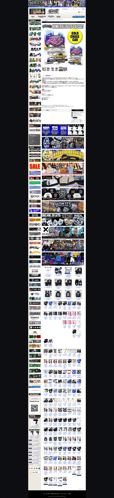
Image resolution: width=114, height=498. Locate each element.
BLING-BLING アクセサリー (33, 78)
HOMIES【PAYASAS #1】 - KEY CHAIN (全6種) (74, 413)
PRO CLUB (31, 272)
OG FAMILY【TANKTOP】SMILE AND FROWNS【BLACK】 (46, 404)
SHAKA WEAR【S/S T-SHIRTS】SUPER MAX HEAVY (35, 427)
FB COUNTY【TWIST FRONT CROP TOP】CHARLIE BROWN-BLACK (65, 366)
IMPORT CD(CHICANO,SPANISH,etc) (33, 100)
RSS (33, 472)
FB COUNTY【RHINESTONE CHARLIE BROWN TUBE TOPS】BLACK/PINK (46, 473)
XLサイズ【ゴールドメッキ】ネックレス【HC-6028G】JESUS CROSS (55, 404)
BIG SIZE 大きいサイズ (33, 162)
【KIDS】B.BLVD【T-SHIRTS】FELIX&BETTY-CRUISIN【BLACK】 (55, 443)
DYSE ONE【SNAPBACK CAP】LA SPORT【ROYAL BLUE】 (69, 308)
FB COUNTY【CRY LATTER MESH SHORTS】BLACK (55, 318)
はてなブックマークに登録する (78, 121)
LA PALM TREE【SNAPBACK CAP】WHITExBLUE (50, 385)
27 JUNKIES (31, 324)
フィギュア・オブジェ (59, 19)
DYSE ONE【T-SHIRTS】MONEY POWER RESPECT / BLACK (64, 308)
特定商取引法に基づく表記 (55, 493)
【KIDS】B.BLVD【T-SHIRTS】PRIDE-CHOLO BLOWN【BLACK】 (60, 443)
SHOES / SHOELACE (32, 57)
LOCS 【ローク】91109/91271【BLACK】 (55, 385)
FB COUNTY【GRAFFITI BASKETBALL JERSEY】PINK (74, 317)
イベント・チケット (32, 132)
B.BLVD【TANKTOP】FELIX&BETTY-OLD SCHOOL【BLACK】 (58, 298)
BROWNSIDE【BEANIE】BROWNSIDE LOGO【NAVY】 (58, 275)
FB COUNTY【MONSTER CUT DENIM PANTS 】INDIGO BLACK (79, 355)
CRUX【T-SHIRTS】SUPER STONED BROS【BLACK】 (50, 394)
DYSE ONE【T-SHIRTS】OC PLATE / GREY (55, 307)
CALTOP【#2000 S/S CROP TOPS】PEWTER (79, 442)
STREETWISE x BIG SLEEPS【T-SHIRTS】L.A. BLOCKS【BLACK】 (65, 424)
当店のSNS (31, 143)
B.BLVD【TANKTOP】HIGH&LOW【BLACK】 (50, 442)
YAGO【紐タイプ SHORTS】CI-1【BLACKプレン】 (46, 423)
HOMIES (30, 235)
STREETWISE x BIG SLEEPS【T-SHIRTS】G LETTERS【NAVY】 (74, 424)
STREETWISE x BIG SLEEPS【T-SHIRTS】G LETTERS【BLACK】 (55, 424)
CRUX (30, 198)
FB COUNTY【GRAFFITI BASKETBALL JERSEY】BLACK (46, 318)
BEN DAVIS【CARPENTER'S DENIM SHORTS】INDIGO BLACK (50, 355)
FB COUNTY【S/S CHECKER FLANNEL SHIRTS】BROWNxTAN (46, 365)
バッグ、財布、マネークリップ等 (34, 72)
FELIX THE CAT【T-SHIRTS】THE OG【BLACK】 (48, 286)
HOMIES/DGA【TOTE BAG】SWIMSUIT (69, 395)
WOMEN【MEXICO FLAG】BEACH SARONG (65, 472)
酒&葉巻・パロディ (32, 373)
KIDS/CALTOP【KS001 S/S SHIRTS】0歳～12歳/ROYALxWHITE (46, 453)
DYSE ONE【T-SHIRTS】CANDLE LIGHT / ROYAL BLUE (65, 453)
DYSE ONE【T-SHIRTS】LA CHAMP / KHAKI (74, 365)
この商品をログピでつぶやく (77, 119)
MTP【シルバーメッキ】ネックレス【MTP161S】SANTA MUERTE (60, 404)
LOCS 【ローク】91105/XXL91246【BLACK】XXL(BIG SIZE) (50, 483)
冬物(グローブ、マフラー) (33, 67)
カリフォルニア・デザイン (33, 334)
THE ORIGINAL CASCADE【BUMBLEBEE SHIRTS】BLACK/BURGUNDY (74, 462)
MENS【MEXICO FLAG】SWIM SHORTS (69, 472)
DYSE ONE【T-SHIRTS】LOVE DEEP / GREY (55, 452)
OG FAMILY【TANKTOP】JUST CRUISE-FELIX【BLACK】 (50, 404)
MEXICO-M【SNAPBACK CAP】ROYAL (74, 376)
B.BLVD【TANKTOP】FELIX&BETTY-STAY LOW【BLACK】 (46, 442)
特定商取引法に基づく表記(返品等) (78, 112)
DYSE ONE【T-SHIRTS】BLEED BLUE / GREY (46, 375)
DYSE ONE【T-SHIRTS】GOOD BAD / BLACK (69, 452)
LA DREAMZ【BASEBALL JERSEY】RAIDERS (60, 394)
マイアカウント (82, 12)
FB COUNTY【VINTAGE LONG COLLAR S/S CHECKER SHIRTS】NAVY (50, 414)
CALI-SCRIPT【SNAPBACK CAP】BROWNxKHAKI (46, 385)
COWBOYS (31, 194)
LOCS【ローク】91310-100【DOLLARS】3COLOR (55, 354)
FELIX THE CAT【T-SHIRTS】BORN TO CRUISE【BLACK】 (78, 275)
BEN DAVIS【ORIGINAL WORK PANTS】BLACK (60, 385)
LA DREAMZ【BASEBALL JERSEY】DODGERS (55, 394)
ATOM (36, 472)
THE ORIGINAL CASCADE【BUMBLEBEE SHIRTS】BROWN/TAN (60, 462)
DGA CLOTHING (32, 203)
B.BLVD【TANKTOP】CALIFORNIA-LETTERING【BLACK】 (78, 298)
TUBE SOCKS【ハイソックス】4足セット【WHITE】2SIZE (34, 456)
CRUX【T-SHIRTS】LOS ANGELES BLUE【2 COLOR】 (79, 385)
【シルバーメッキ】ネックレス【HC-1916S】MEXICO (65, 404)
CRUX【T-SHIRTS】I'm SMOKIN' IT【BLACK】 (46, 482)
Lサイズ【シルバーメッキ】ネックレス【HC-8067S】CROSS (55, 483)
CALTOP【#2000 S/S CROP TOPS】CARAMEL (70, 442)
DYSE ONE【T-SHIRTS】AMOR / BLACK (60, 307)
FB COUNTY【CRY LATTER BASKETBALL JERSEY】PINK (69, 317)
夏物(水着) (31, 62)
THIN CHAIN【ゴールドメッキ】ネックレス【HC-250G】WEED (74, 404)
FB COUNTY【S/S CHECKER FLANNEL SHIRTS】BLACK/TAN (50, 424)
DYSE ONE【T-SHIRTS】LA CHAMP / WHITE (74, 472)
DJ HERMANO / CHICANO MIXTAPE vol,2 (79, 404)
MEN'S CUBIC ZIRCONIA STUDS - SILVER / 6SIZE (74, 354)
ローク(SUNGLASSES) (33, 46)
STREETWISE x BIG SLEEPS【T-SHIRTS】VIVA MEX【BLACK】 (60, 424)
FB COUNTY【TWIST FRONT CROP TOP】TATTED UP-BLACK (50, 365)
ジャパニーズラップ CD (33, 111)
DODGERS (31, 212)
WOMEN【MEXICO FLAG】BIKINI (55, 472)
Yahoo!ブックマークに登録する (78, 120)
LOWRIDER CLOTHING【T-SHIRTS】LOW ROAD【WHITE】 (79, 326)
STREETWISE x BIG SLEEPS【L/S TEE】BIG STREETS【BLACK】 (46, 433)
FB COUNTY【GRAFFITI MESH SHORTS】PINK (69, 326)
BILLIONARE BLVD (32, 184)
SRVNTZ (30, 305)
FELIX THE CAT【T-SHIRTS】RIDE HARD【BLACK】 (58, 287)
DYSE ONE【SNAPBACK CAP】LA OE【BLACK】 (74, 307)
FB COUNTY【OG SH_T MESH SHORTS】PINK (74, 326)
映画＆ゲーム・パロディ (33, 378)
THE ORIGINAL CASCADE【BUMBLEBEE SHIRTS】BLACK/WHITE (65, 462)
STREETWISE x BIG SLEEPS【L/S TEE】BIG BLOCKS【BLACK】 (50, 433)
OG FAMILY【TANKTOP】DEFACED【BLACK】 (79, 394)
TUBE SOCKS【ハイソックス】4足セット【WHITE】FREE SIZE (60, 483)
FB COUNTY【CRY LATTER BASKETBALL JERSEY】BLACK (79, 307)
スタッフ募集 (31, 140)
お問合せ (58, 16)
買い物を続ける (75, 116)
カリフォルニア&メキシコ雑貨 (50, 19)
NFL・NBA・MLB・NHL (33, 383)
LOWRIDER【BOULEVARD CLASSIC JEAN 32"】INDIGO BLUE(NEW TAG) (50, 346)
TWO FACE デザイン (32, 343)
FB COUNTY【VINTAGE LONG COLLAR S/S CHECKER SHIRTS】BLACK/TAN (46, 414)
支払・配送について (42, 16)
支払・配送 (48, 493)
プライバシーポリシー (63, 493)
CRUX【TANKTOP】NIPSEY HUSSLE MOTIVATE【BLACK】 (74, 385)
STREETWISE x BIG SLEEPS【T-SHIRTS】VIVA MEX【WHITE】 (79, 424)
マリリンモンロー (32, 352)
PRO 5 (30, 268)
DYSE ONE (31, 217)
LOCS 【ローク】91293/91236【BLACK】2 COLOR (60, 354)
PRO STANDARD (32, 277)
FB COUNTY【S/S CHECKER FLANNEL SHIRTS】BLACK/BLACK (34, 445)
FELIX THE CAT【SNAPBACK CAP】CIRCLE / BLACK (48, 298)
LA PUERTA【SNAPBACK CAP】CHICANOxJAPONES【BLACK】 (60, 414)
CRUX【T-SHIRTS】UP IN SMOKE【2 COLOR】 (46, 394)
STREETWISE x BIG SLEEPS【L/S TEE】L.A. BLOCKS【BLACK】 (55, 433)
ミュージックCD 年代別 (33, 175)
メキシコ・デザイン (32, 338)
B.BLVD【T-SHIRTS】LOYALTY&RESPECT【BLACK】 (79, 433)
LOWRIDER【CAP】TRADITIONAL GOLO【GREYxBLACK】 (65, 376)
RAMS (30, 286)
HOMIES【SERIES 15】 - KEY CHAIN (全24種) (70, 413)
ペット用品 (31, 94)
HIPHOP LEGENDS (32, 362)
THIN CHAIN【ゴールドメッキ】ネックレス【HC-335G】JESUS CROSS (69, 404)
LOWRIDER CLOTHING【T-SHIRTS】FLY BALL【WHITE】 (79, 336)
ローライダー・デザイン (33, 358)
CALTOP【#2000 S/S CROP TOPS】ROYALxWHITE (65, 442)
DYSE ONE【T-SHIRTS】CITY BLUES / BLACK (79, 452)
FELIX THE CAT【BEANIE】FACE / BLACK (78, 286)
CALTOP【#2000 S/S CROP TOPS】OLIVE (74, 442)
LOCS (30, 249)
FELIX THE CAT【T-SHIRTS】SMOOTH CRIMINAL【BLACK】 (68, 287)
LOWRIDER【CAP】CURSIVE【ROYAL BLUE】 (74, 395)
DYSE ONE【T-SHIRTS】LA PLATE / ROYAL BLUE (50, 307)
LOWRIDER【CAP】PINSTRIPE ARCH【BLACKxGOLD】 (60, 376)
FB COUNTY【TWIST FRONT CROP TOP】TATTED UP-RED (55, 365)
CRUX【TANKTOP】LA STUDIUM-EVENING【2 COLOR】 (69, 385)
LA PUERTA (31, 137)
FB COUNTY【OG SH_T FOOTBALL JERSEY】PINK (79, 317)
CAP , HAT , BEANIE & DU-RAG (34, 41)
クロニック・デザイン (32, 367)
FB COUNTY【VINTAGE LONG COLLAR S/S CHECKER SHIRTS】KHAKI (55, 414)
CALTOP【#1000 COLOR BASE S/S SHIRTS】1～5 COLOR (34, 441)
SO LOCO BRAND (32, 300)
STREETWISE (31, 315)
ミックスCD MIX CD (32, 106)
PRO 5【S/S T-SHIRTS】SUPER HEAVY (31, 437)
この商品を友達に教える (77, 113)
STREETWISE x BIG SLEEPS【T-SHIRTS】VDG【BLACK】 (69, 424)
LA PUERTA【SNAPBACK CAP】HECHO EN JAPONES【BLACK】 (65, 414)
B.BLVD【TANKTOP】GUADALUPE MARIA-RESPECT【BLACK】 (68, 298)
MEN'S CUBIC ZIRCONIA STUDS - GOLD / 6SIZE (69, 354)
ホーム (33, 16)
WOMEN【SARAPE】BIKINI (60, 472)
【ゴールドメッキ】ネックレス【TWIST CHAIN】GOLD (65, 354)
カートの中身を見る (34, 386)
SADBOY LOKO (31, 291)
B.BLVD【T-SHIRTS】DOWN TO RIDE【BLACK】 (74, 433)
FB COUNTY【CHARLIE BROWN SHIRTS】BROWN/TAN (34, 463)
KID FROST (31, 240)
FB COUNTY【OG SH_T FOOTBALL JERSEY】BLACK (50, 318)
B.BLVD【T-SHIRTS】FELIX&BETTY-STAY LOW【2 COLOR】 (65, 433)
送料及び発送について (33, 141)
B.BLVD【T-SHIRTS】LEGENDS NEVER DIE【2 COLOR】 (69, 433)
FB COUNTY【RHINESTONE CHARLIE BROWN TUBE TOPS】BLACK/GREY (79, 462)
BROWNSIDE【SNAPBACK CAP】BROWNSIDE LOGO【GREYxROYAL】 (68, 275)
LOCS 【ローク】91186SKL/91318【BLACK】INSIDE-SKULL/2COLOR (65, 395)
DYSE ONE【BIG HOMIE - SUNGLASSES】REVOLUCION (50, 462)
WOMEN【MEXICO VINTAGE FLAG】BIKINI (50, 472)
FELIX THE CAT (31, 226)
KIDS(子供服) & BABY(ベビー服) (34, 36)
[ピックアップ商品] (63, 265)
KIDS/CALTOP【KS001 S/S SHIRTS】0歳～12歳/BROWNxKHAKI (50, 453)
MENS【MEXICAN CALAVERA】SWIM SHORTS (65, 482)
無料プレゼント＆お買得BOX (34, 127)
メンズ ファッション (32, 25)
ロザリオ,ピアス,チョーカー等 (34, 83)
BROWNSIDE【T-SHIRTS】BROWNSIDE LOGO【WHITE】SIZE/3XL (48, 275)
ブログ (51, 16)
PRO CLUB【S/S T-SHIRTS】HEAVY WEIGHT (37, 437)
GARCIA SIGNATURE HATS (33, 231)
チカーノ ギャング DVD (33, 117)
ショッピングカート (78, 16)
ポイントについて (32, 138)
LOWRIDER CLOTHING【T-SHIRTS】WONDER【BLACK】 (46, 345)
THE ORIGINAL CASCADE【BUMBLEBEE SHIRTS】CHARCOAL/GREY (69, 462)
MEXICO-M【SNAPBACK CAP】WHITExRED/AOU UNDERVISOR (69, 376)
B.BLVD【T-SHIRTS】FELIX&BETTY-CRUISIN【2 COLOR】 (60, 433)
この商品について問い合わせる (78, 115)
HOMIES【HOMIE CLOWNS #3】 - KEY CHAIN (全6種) (79, 413)
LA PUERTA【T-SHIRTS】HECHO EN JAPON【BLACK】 (55, 376)
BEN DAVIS (31, 180)
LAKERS (30, 245)
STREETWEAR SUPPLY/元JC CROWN (33, 310)
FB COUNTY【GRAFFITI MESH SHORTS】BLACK (60, 318)
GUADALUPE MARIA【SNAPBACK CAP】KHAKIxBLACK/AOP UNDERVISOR (79, 473)
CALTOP (30, 189)
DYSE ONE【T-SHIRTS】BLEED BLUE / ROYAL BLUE (79, 365)
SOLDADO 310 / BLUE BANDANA (46, 355)
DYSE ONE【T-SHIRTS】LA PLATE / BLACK (45, 307)
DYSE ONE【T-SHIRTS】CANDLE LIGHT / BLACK (60, 453)
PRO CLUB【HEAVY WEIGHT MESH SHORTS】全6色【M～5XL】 (35, 449)
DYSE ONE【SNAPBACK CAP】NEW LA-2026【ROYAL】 (55, 462)
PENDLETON (31, 263)
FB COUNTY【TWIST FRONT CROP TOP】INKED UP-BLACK (60, 365)
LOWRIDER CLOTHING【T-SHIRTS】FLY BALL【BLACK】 (74, 336)
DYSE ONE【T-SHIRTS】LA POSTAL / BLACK (74, 452)
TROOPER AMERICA (32, 320)
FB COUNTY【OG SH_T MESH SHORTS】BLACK (65, 317)
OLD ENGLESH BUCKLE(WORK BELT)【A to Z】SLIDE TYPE (65, 385)
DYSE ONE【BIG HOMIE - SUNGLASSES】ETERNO (46, 462)
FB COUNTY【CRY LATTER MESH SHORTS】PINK (65, 326)
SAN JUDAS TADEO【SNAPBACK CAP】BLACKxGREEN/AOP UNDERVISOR (79, 376)
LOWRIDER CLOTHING (33, 254)
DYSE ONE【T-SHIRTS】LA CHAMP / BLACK (69, 365)
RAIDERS (30, 282)
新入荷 (30, 152)
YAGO (30, 329)
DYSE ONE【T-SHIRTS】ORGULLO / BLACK (50, 375)
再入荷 (30, 157)
